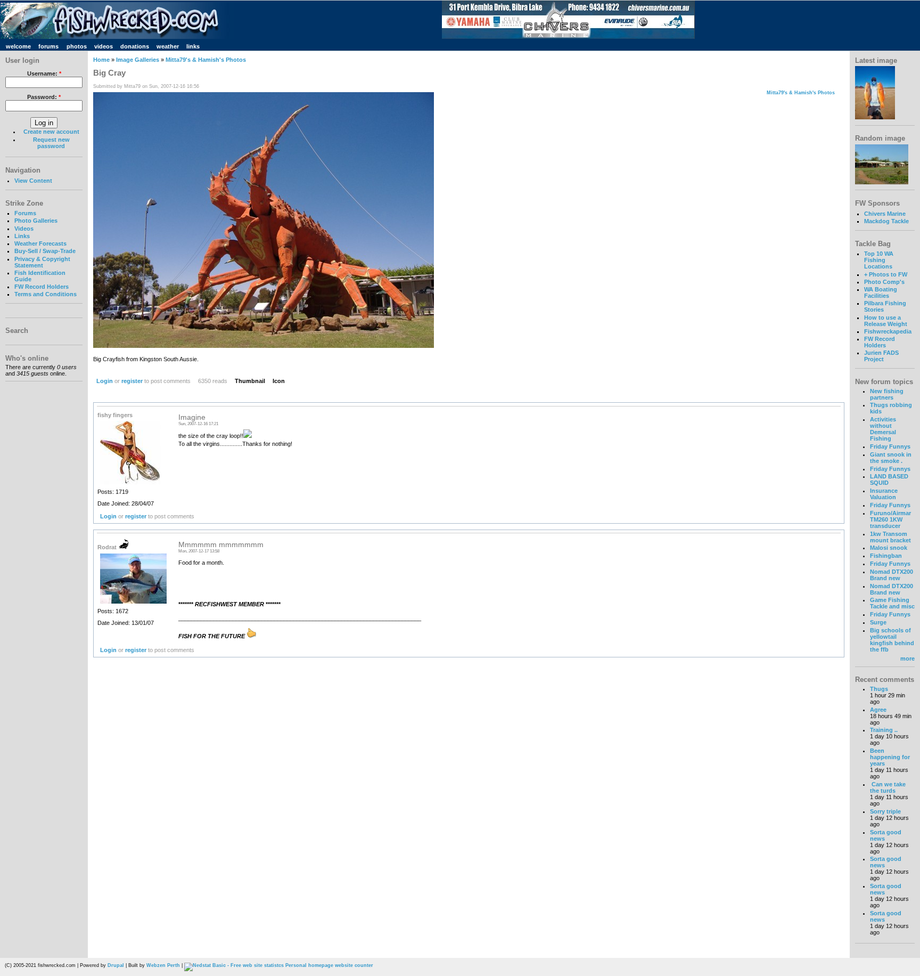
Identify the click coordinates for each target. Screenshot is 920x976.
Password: (44, 97)
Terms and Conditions (45, 294)
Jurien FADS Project (881, 355)
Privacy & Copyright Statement (42, 262)
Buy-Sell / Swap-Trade (45, 251)
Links (22, 236)
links (193, 46)
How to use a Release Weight (885, 320)
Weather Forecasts (40, 243)
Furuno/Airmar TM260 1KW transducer (890, 519)
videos (103, 46)
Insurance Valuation (884, 493)
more (907, 658)
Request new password (51, 142)
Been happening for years (890, 757)
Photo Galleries (36, 220)
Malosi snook (888, 547)
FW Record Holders (41, 286)
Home (101, 59)
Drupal (116, 965)
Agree (878, 709)
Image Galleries (137, 59)
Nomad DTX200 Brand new (891, 574)
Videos (24, 228)
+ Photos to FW (885, 274)
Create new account (51, 131)
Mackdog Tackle (886, 221)
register (132, 381)
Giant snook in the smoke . (890, 457)
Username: (44, 73)
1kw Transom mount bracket (890, 537)
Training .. (884, 730)
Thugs (879, 689)
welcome (18, 46)
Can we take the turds (888, 787)
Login (104, 381)
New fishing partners (886, 394)
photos (77, 46)
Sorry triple (885, 811)
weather (168, 46)
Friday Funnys (890, 446)
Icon (279, 381)
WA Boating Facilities (880, 292)
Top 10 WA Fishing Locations (878, 260)
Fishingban (886, 555)
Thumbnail (250, 381)
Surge (878, 622)
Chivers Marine (885, 213)
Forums (25, 213)
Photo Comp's (884, 282)
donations (134, 46)
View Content (33, 180)
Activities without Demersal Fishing (883, 429)
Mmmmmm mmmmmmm (221, 545)
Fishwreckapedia (887, 331)
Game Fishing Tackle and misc (892, 603)
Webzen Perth (163, 965)
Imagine (192, 417)
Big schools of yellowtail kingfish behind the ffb (892, 640)
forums (48, 46)
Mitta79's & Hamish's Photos (206, 59)
